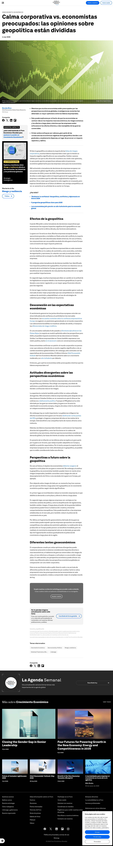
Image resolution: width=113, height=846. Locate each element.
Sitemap (56, 838)
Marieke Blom (6, 108)
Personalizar (97, 841)
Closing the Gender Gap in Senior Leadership (24, 743)
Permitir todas (97, 837)
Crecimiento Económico (12, 12)
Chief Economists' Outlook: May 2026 (42, 777)
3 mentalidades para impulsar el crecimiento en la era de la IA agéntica (97, 778)
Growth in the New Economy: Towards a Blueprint (69, 777)
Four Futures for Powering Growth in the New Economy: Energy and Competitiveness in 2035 (82, 745)
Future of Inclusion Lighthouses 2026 (14, 777)
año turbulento (46, 358)
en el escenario (50, 341)
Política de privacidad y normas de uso (56, 835)
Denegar (97, 832)
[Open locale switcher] (2, 841)
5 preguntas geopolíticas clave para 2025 (46, 202)
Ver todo (107, 702)
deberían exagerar (69, 466)
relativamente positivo (47, 401)
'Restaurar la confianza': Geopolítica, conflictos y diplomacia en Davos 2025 (55, 197)
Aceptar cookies (56, 596)
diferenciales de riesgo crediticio (44, 326)
